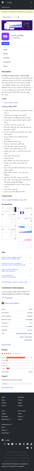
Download (5, 43)
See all (30, 371)
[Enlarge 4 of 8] (30, 209)
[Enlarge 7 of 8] (30, 237)
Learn (3, 411)
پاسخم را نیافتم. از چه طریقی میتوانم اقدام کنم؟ (15, 282)
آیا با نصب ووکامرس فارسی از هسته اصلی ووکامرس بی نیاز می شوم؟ (11, 257)
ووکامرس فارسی (28, 336)
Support (5, 66)
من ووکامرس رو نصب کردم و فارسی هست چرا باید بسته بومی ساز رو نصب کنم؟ (13, 263)
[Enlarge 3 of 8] (14, 230)
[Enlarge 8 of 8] (30, 246)
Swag (20, 419)
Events (20, 413)
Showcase (21, 397)
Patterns (20, 405)
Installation (6, 58)
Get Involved (21, 411)
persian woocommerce (21, 333)
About (3, 397)
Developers (5, 416)
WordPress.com (7, 424)
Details (5, 49)
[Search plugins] (18, 17)
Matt (4, 427)
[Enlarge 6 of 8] (30, 225)
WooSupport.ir (15, 199)
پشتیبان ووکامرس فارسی (11, 102)
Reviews (5, 54)
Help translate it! (29, 11)
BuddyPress (6, 433)
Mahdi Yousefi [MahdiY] (12, 303)
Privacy (4, 405)
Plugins (20, 403)
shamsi (30, 333)
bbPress (5, 430)
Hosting (4, 403)
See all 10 (29, 330)
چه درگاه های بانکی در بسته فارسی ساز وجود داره (9, 276)
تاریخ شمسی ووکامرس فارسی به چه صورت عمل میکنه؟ (10, 269)
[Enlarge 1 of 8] (14, 209)
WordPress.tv (6, 419)
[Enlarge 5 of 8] (30, 219)
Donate (21, 416)
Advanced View (6, 344)
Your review (5, 371)
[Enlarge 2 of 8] (14, 215)
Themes (20, 400)
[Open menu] (31, 2)
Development (7, 62)
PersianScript (16, 37)
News (3, 400)
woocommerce (28, 340)
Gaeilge (7, 440)
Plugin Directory (6, 7)
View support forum (7, 387)
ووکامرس (21, 336)
